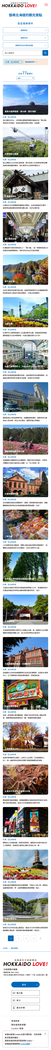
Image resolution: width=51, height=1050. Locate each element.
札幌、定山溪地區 (12, 62)
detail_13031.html (10, 171)
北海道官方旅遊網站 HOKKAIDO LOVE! (19, 4)
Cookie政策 (25, 1043)
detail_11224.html (10, 681)
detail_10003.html (10, 213)
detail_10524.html (10, 893)
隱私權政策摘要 (18, 1024)
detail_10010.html (10, 341)
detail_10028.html (10, 851)
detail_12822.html (10, 383)
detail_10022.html (10, 553)
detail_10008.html (10, 128)
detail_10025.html (10, 468)
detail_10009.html (10, 808)
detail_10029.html (10, 723)
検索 (45, 53)
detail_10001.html (10, 596)
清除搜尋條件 (30, 62)
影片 (19, 1000)
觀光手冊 (21, 1007)
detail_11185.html (10, 638)
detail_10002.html (10, 511)
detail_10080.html (10, 256)
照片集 (20, 993)
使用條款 (15, 1020)
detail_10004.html (10, 298)
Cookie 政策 (17, 1028)
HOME (5, 948)
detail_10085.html (10, 426)
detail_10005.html (10, 766)
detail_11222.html (10, 86)
